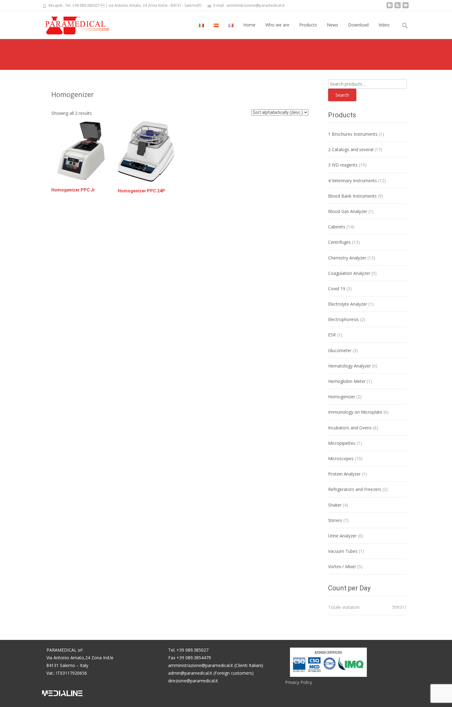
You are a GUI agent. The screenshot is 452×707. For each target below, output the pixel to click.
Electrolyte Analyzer (347, 304)
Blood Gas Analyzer (347, 211)
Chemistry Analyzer (347, 258)
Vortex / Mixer (342, 566)
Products (308, 25)
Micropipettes (341, 443)
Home (249, 25)
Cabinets (336, 227)
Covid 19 (336, 288)
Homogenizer (341, 397)
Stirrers (335, 520)
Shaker (335, 505)
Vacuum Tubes (343, 551)
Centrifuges (339, 242)
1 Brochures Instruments (353, 134)
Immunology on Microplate (355, 412)
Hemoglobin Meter (347, 381)
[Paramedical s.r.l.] (71, 23)
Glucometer (339, 350)
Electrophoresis (343, 319)
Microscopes (341, 458)
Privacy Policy (298, 682)
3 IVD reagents (343, 165)
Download (358, 25)
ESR (332, 335)
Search (342, 95)
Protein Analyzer (344, 474)
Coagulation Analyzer (349, 273)
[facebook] (390, 7)
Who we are (277, 25)
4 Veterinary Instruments (352, 180)
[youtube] (405, 7)
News (332, 25)
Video (384, 25)
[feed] (398, 7)
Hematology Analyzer (349, 366)
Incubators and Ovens (350, 428)
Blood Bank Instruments (352, 196)
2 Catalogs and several (350, 149)
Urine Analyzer (342, 536)
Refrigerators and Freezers (354, 489)
